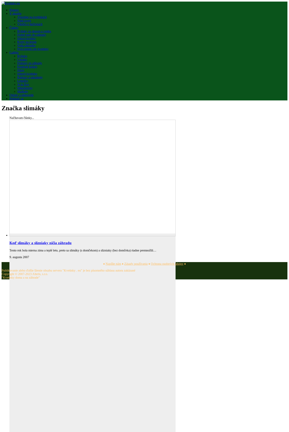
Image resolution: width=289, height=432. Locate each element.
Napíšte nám (113, 263)
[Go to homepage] (11, 3)
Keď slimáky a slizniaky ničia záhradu (40, 243)
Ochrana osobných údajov (167, 263)
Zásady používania (136, 263)
